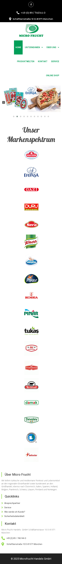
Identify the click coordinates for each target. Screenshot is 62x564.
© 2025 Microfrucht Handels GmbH (31, 558)
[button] (13, 116)
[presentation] (3, 102)
